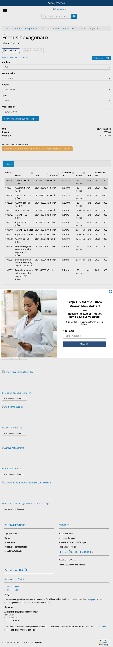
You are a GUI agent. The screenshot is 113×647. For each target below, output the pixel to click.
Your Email (69, 331)
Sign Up (84, 344)
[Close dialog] (110, 291)
